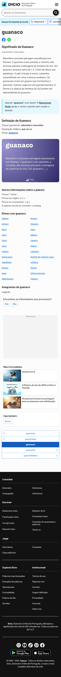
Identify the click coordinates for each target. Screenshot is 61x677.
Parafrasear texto (10, 517)
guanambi (30, 450)
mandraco (7, 262)
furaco (33, 267)
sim (7, 304)
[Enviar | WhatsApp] (9, 40)
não (15, 304)
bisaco (5, 267)
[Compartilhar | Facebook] (4, 40)
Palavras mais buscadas (13, 576)
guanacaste (30, 439)
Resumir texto (8, 529)
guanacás (30, 433)
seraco (5, 251)
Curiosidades (8, 592)
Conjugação (7, 493)
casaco (34, 240)
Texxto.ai (36, 530)
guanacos (13, 133)
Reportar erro (38, 581)
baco (4, 229)
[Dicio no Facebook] (42, 645)
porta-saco (7, 257)
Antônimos (37, 493)
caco (4, 246)
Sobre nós (36, 609)
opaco (33, 246)
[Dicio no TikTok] (30, 645)
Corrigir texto (8, 523)
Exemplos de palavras (12, 581)
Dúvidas (6, 603)
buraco (33, 218)
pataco (5, 218)
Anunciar (36, 603)
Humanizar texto (40, 516)
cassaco (34, 251)
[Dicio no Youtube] (24, 645)
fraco (4, 240)
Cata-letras (7, 547)
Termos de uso (39, 576)
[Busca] (56, 13)
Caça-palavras (9, 552)
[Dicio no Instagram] (18, 645)
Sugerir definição (40, 592)
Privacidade (37, 598)
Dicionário (7, 488)
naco (32, 229)
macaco (34, 224)
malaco (34, 278)
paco (4, 273)
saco (4, 235)
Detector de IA (38, 511)
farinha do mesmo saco (42, 257)
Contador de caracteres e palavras (43, 523)
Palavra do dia (9, 598)
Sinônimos (37, 488)
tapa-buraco (7, 278)
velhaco (34, 262)
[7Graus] (23, 660)
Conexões (36, 547)
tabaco (33, 235)
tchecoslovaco (37, 273)
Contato (36, 587)
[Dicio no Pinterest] (36, 645)
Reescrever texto (10, 511)
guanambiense (30, 455)
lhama (8, 421)
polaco (5, 224)
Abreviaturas (8, 587)
